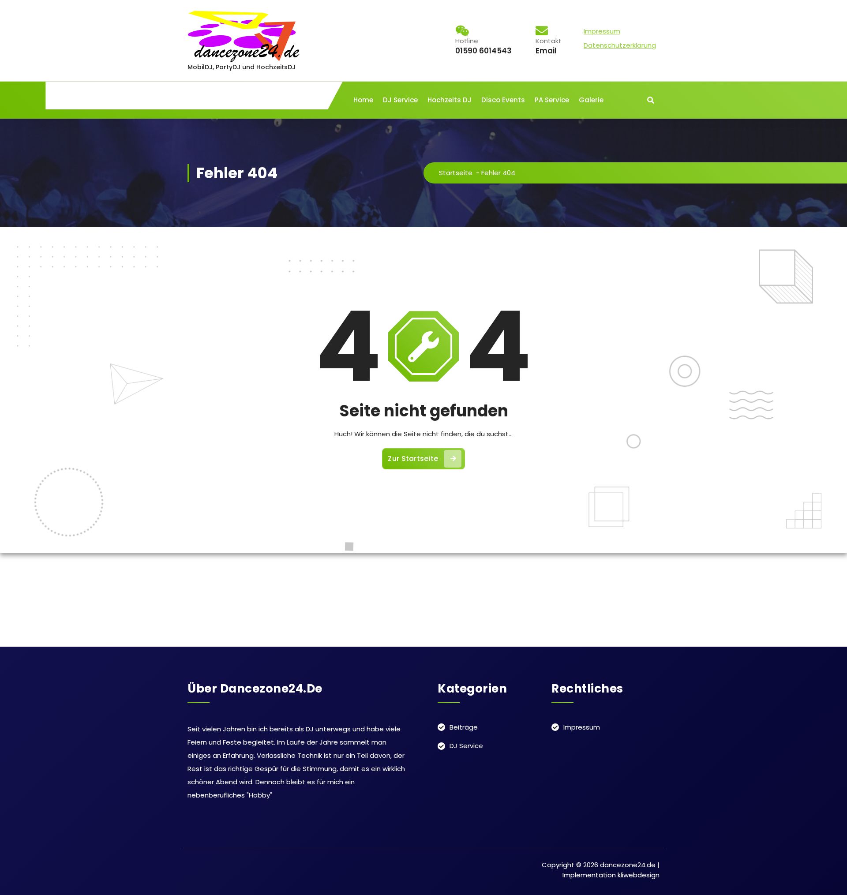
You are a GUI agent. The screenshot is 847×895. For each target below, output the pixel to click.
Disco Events (503, 100)
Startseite (455, 172)
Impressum (602, 31)
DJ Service (400, 100)
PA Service (552, 100)
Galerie (591, 100)
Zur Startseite (413, 458)
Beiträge (464, 727)
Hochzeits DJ (449, 100)
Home (363, 100)
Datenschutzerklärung (620, 45)
